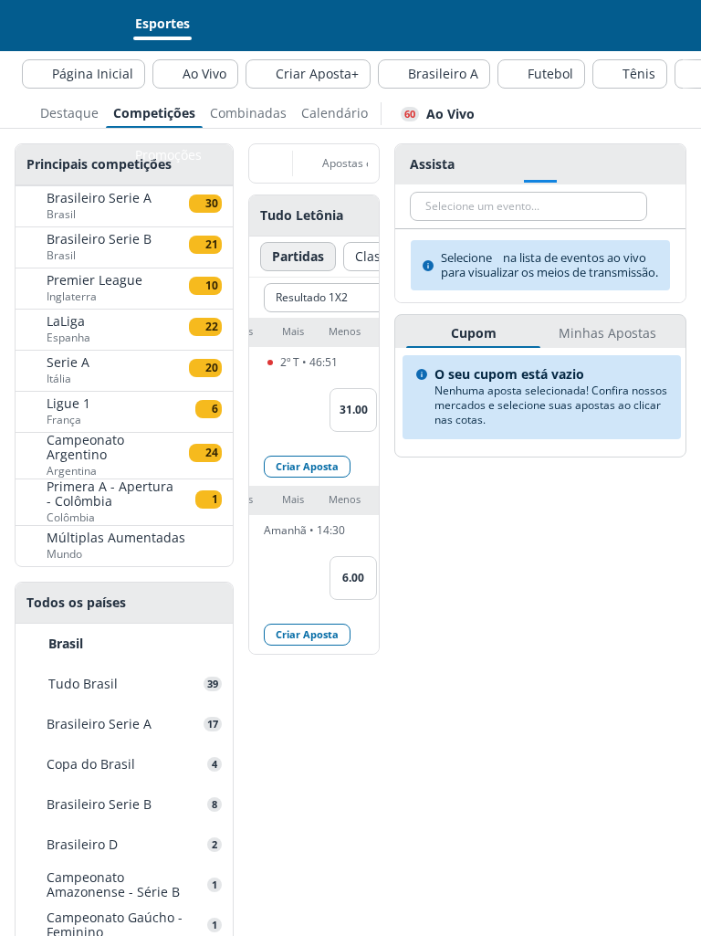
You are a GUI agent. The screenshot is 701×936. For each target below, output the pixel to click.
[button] (314, 332)
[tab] (69, 111)
